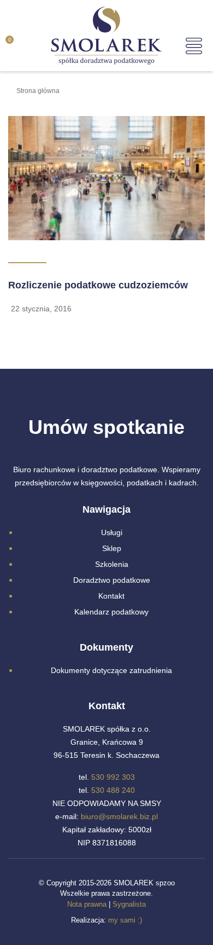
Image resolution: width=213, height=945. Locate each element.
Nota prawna (86, 904)
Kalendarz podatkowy (111, 611)
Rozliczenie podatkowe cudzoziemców (98, 285)
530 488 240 (113, 790)
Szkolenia (111, 564)
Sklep (111, 548)
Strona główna (38, 91)
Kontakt (111, 596)
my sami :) (125, 920)
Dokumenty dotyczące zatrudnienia (111, 670)
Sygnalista (129, 904)
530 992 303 (113, 777)
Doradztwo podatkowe (111, 580)
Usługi (111, 532)
